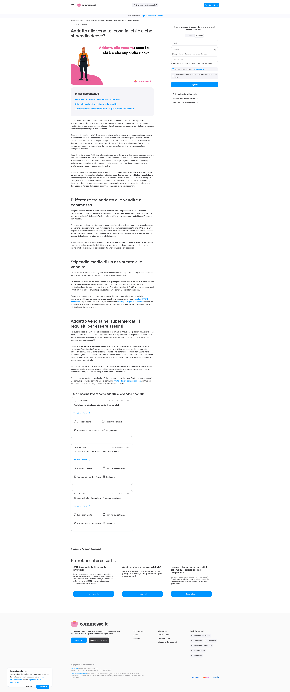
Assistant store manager (203, 646)
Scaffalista (198, 656)
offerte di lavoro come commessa (127, 381)
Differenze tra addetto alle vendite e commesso (97, 99)
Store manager (199, 651)
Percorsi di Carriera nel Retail (94, 20)
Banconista (198, 641)
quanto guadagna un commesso (130, 301)
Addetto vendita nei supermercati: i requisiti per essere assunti (104, 108)
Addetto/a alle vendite (202, 636)
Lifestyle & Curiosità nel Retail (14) (186, 102)
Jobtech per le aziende (99, 640)
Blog (81, 20)
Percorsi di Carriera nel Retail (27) (186, 99)
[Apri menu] (73, 5)
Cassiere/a (212, 641)
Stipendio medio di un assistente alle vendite (96, 104)
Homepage (74, 20)
